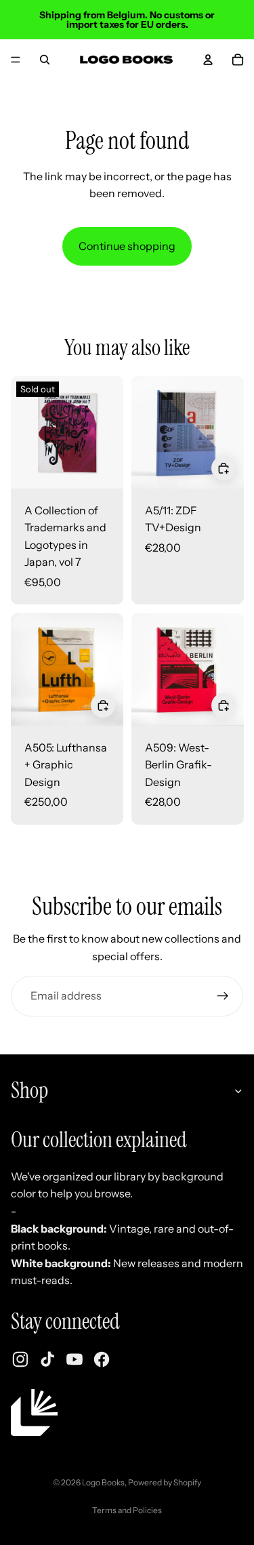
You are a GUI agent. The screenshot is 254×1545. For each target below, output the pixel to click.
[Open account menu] (208, 60)
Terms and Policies (127, 1510)
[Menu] (15, 59)
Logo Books (103, 1482)
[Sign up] (223, 996)
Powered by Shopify (164, 1482)
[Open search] (45, 60)
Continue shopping (127, 246)
